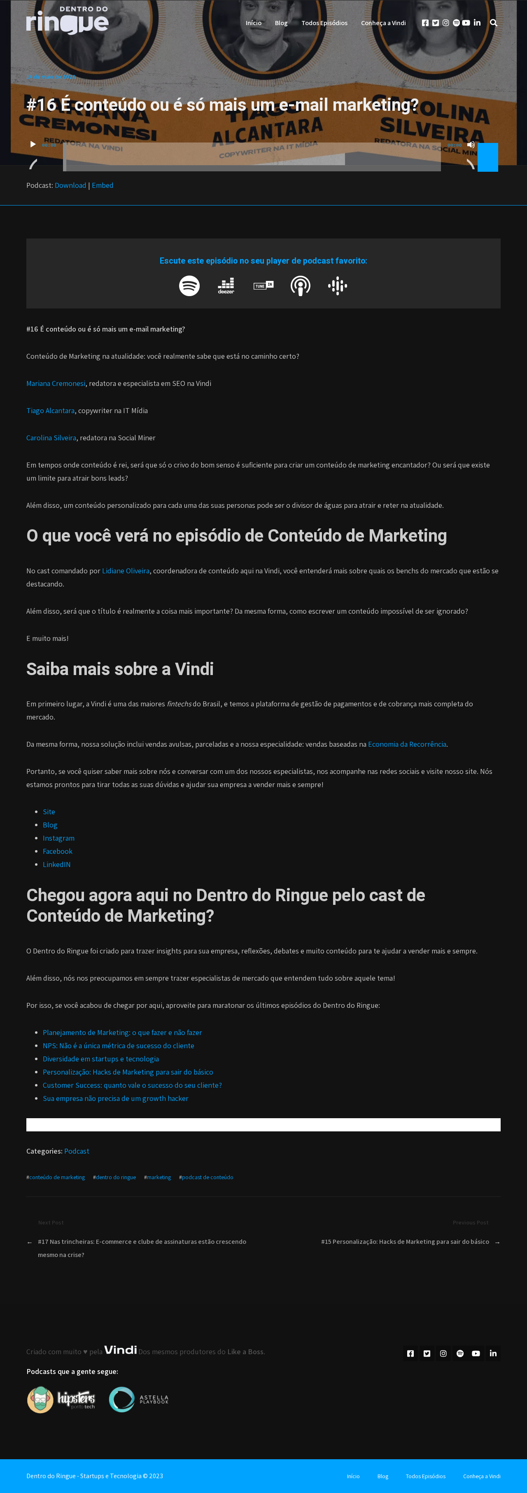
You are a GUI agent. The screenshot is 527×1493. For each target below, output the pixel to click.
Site (49, 811)
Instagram (59, 838)
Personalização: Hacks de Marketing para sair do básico (128, 1072)
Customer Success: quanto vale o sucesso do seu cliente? (132, 1085)
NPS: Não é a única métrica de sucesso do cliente (118, 1045)
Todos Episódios (324, 23)
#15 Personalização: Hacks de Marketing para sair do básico (405, 1241)
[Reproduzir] (33, 154)
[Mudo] (471, 154)
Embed (103, 185)
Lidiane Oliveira (125, 570)
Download (70, 185)
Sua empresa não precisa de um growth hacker (116, 1098)
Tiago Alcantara (50, 410)
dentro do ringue (116, 1177)
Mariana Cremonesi (55, 383)
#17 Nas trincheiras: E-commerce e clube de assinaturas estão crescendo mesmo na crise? (142, 1248)
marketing (159, 1177)
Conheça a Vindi (383, 23)
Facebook (57, 851)
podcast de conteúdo (207, 1177)
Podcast (76, 1151)
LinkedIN (57, 864)
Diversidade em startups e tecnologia (101, 1058)
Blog (281, 23)
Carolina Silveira (51, 437)
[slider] (489, 143)
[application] (263, 150)
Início (253, 23)
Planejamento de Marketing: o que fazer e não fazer (122, 1032)
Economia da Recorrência (407, 744)
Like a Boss (245, 1351)
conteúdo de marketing (57, 1177)
